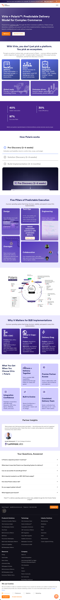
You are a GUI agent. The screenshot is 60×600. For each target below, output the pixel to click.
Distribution (43, 524)
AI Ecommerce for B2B (26, 544)
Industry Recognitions (26, 557)
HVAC (42, 535)
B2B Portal (4, 535)
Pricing (3, 554)
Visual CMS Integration (26, 535)
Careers (23, 571)
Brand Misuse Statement (27, 579)
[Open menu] (57, 5)
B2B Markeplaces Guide (7, 572)
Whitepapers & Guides (7, 566)
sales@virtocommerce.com (16, 507)
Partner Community (25, 573)
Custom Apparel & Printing (47, 541)
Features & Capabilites (7, 544)
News (22, 568)
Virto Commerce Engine (7, 524)
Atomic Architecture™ (26, 524)
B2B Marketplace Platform (8, 547)
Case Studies (5, 557)
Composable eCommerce (27, 527)
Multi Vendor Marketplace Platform (10, 541)
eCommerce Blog (6, 563)
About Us (23, 554)
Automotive (43, 532)
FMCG (42, 527)
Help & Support (5, 507)
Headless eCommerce (26, 538)
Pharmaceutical (44, 538)
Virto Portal (4, 529)
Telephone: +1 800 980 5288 (30, 507)
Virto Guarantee (25, 565)
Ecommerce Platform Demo (8, 575)
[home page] (6, 5)
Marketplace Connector (26, 541)
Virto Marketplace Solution (8, 527)
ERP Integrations (25, 532)
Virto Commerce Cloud (26, 521)
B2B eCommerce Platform (8, 532)
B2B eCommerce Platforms (8, 569)
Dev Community (25, 576)
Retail (42, 529)
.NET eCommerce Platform (27, 529)
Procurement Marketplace (8, 538)
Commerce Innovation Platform (9, 521)
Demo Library (5, 560)
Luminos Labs (14, 25)
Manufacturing (44, 521)
